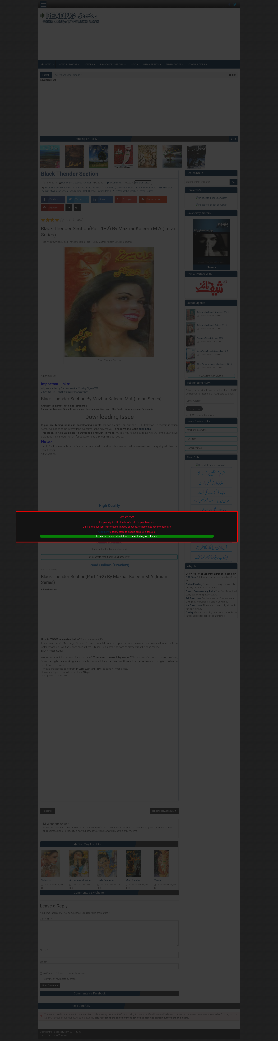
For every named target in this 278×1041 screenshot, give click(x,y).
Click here (103, 531)
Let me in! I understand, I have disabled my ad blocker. (127, 536)
